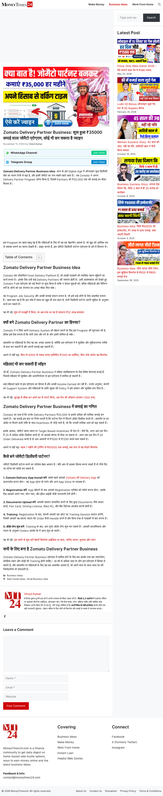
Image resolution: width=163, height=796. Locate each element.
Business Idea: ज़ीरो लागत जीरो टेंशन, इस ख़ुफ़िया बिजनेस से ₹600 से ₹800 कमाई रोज (138, 272)
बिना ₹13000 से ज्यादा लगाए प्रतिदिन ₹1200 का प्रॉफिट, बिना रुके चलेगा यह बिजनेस (64, 355)
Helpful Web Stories (70, 758)
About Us (81, 790)
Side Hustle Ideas (16, 579)
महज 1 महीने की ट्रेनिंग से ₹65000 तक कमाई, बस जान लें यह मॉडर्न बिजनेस (59, 447)
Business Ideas (118, 4)
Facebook (118, 736)
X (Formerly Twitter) (124, 742)
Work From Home (142, 4)
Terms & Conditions (150, 790)
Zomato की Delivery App (81, 477)
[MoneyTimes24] (17, 4)
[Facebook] (4, 616)
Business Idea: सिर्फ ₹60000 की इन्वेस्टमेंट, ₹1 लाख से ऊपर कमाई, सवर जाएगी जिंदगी (136, 230)
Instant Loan (65, 753)
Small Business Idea (37, 579)
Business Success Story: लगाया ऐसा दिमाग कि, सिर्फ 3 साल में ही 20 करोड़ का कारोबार (138, 188)
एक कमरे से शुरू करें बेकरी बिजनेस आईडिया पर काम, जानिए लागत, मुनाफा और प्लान (55, 539)
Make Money (96, 4)
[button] (159, 4)
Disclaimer (111, 790)
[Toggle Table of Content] (37, 257)
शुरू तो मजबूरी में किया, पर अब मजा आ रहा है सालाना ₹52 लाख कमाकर (49, 312)
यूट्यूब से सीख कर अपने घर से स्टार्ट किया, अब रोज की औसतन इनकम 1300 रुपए (54, 397)
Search (151, 17)
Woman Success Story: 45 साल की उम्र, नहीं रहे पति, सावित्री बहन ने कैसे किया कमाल (138, 146)
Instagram (118, 747)
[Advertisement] (56, 36)
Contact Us (95, 790)
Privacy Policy (128, 790)
